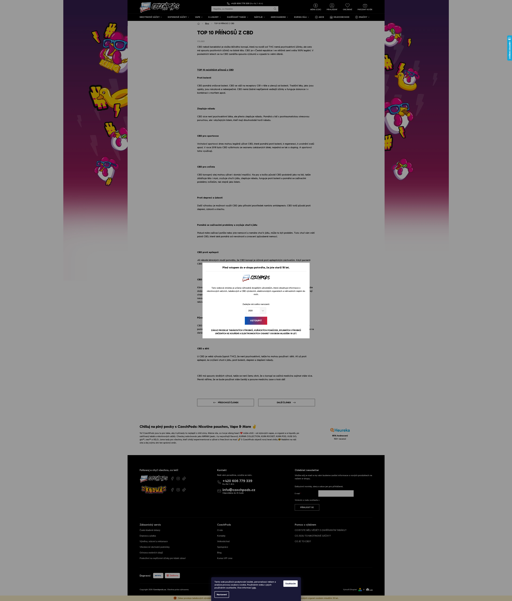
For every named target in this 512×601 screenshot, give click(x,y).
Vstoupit (256, 320)
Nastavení (222, 594)
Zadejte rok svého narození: (256, 304)
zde (254, 587)
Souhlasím (290, 583)
